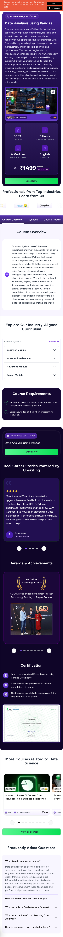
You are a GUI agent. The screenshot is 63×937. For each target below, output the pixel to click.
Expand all (54, 341)
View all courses (29, 831)
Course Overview (12, 219)
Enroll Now (31, 180)
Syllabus (33, 219)
